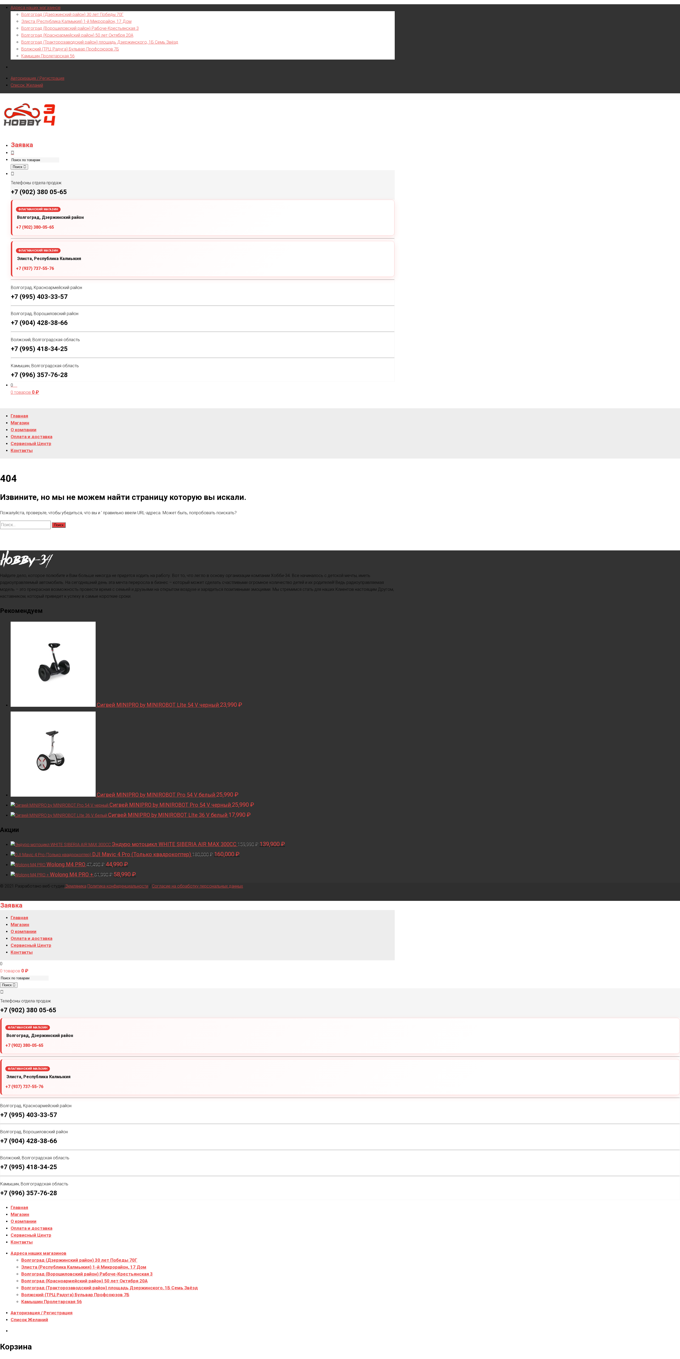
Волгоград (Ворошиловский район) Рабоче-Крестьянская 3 (80, 28)
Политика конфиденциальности (117, 886)
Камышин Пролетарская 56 (48, 55)
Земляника (75, 886)
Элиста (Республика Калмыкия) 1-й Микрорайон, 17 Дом (76, 21)
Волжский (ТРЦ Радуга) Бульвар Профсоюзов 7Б (70, 49)
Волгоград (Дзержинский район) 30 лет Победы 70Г (72, 14)
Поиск (18, 167)
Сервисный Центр (31, 1235)
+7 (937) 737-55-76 (35, 268)
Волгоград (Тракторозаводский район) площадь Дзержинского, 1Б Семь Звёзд (99, 42)
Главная (19, 1207)
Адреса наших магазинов (36, 7)
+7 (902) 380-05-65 (35, 227)
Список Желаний (27, 85)
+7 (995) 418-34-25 (39, 349)
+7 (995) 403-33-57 (39, 296)
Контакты (22, 1242)
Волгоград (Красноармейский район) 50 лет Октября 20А (77, 35)
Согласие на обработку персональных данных (197, 886)
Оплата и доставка (31, 1228)
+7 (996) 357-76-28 (39, 375)
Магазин (20, 1214)
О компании (23, 1221)
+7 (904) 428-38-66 (39, 323)
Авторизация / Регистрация (37, 78)
